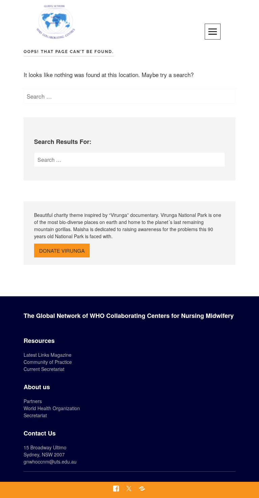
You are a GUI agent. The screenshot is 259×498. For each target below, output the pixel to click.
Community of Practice (48, 361)
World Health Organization (52, 408)
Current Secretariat (44, 369)
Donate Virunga (62, 250)
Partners (33, 401)
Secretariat (35, 415)
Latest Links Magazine (47, 354)
